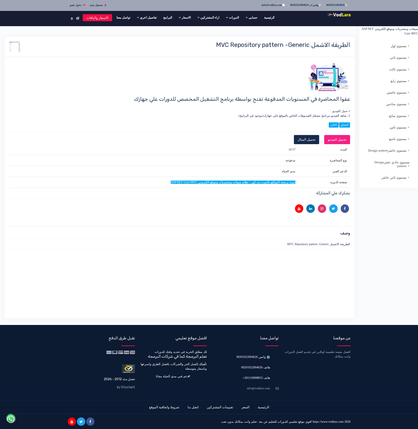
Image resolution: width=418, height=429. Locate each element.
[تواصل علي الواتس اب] (10, 418)
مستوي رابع (398, 81)
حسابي (253, 17)
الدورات (234, 17)
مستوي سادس (396, 104)
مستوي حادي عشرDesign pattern (392, 164)
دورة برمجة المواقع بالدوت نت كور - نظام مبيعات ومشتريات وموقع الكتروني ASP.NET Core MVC (390, 29)
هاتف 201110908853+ (256, 377)
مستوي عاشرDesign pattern (387, 150)
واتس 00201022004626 (251, 357)
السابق (344, 124)
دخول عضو (76, 5)
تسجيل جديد (96, 5)
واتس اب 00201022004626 (304, 5)
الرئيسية (269, 17)
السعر (245, 407)
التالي (333, 124)
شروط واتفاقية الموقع (164, 407)
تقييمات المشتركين (220, 407)
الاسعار (186, 17)
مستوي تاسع (397, 139)
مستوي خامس (396, 92)
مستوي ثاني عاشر (393, 177)
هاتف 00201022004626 (255, 367)
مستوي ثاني (398, 57)
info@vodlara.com (272, 5)
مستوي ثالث (397, 69)
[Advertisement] (219, 283)
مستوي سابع (397, 116)
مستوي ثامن (397, 127)
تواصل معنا (123, 17)
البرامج (167, 17)
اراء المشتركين (210, 17)
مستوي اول (398, 46)
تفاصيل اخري (148, 17)
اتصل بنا (193, 407)
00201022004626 (335, 5)
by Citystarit (126, 387)
